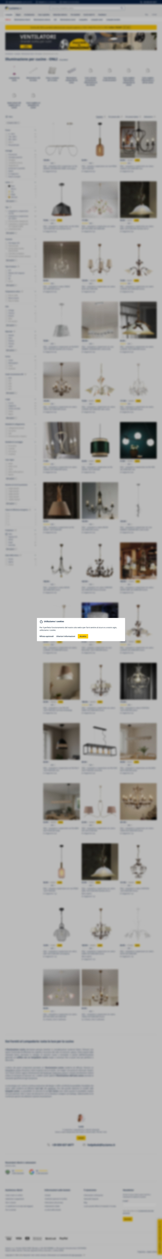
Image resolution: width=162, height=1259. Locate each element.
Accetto (83, 636)
